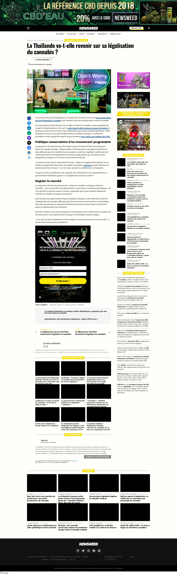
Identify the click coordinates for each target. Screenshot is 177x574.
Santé (81, 34)
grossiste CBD (133, 341)
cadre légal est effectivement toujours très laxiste (88, 128)
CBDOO (123, 365)
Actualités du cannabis (43, 40)
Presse (85, 557)
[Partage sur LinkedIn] (29, 128)
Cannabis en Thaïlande (76, 40)
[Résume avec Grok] (29, 143)
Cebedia (45, 559)
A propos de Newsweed (37, 557)
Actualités (71, 34)
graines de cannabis (133, 286)
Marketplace (115, 34)
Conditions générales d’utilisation (64, 557)
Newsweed (30, 40)
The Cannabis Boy (58, 559)
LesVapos (123, 280)
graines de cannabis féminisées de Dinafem (133, 358)
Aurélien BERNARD (42, 59)
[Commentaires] (29, 157)
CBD (147, 348)
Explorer (59, 34)
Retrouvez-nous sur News (119, 557)
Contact (72, 559)
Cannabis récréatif (57, 305)
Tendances (102, 34)
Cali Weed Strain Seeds (135, 298)
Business (90, 34)
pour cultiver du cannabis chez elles (95, 136)
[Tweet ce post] (29, 123)
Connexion (73, 461)
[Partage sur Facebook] (29, 118)
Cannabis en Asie (57, 40)
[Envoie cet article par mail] (29, 152)
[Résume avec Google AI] (29, 148)
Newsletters (136, 28)
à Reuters (87, 165)
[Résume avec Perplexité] (29, 138)
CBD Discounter (123, 374)
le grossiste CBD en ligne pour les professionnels (132, 321)
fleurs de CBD (132, 313)
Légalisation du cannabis (74, 305)
